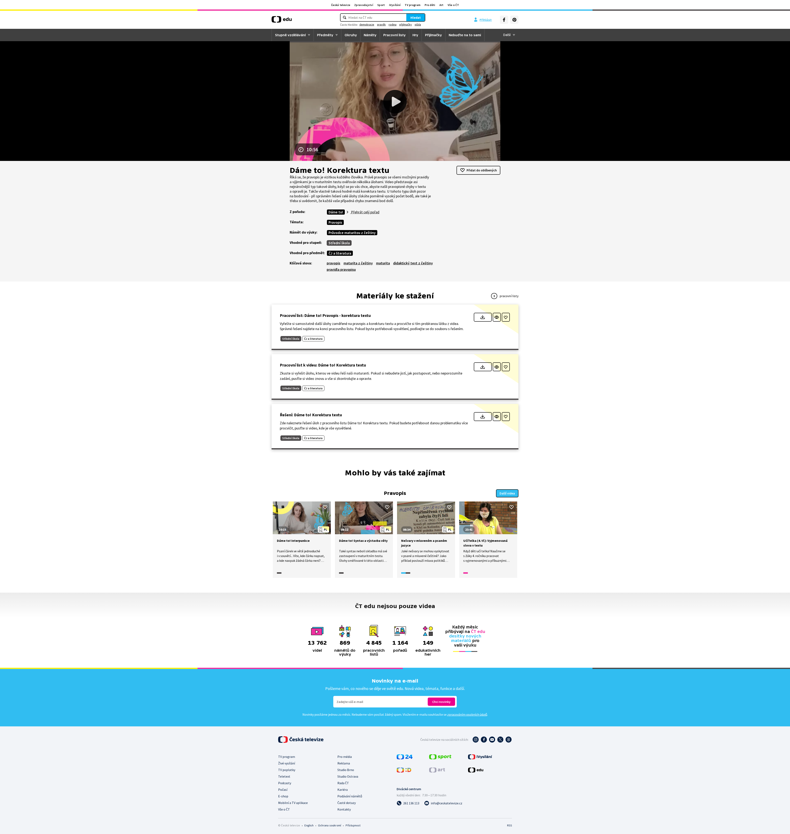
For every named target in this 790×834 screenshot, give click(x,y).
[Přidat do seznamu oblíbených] (506, 317)
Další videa (507, 493)
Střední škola (339, 243)
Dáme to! (336, 212)
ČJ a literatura (340, 253)
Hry (415, 35)
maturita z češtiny (358, 263)
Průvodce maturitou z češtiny (352, 232)
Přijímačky (433, 35)
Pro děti (430, 5)
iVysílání (395, 5)
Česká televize (340, 5)
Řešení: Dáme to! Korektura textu (311, 414)
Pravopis (335, 222)
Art (441, 5)
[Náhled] (497, 317)
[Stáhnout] (483, 317)
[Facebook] (504, 20)
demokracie (366, 24)
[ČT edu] (282, 21)
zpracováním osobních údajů (467, 714)
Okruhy (351, 35)
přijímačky (405, 24)
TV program (413, 5)
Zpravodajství (363, 5)
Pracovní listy (394, 35)
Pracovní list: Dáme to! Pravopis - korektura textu (325, 315)
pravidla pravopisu (341, 269)
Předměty (325, 35)
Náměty (370, 35)
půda (418, 24)
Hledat (415, 17)
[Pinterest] (514, 20)
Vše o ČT (453, 5)
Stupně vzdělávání (290, 35)
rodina (392, 24)
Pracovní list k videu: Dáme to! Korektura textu (323, 365)
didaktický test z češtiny (413, 263)
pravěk (381, 24)
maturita (383, 263)
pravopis (333, 263)
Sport (381, 5)
